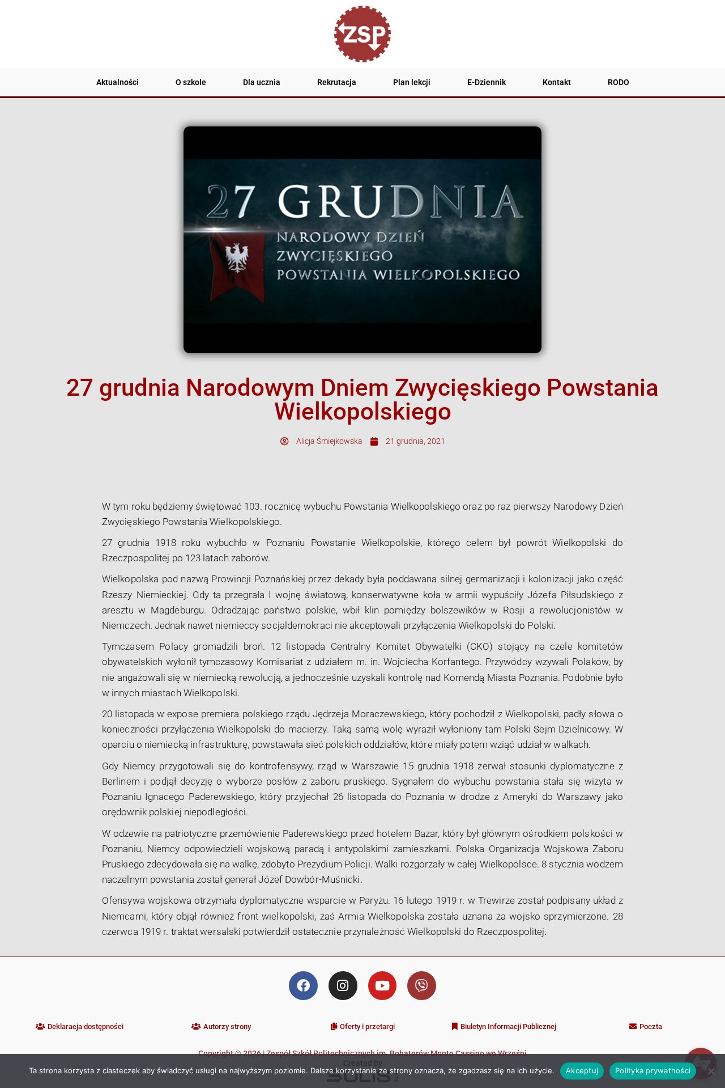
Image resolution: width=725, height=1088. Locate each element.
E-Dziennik (486, 82)
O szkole (191, 82)
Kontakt (557, 82)
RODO (618, 82)
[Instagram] (343, 985)
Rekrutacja (336, 82)
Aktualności (117, 82)
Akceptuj (582, 1070)
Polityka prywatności (652, 1070)
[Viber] (421, 985)
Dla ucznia (261, 82)
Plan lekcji (411, 82)
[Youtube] (382, 985)
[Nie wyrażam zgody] (711, 1071)
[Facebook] (303, 985)
